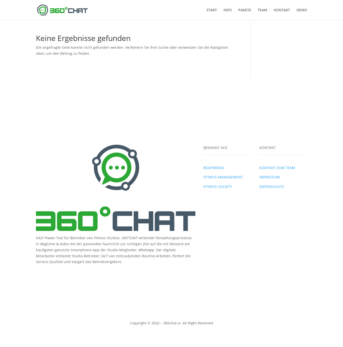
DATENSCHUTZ (271, 186)
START (211, 10)
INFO (227, 10)
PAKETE (244, 10)
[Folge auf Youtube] (60, 273)
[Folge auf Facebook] (40, 273)
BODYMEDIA (213, 167)
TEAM (262, 10)
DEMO (302, 10)
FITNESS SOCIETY (217, 186)
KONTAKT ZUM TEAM (277, 167)
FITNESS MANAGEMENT (223, 177)
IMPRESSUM (269, 177)
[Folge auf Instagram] (50, 273)
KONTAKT (282, 10)
